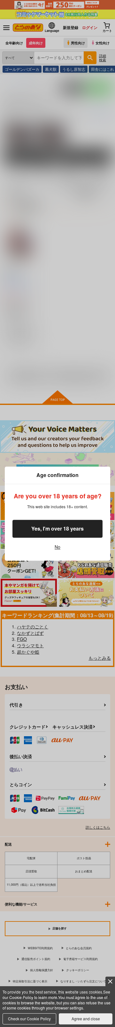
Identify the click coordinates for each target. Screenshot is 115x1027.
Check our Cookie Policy (29, 1018)
